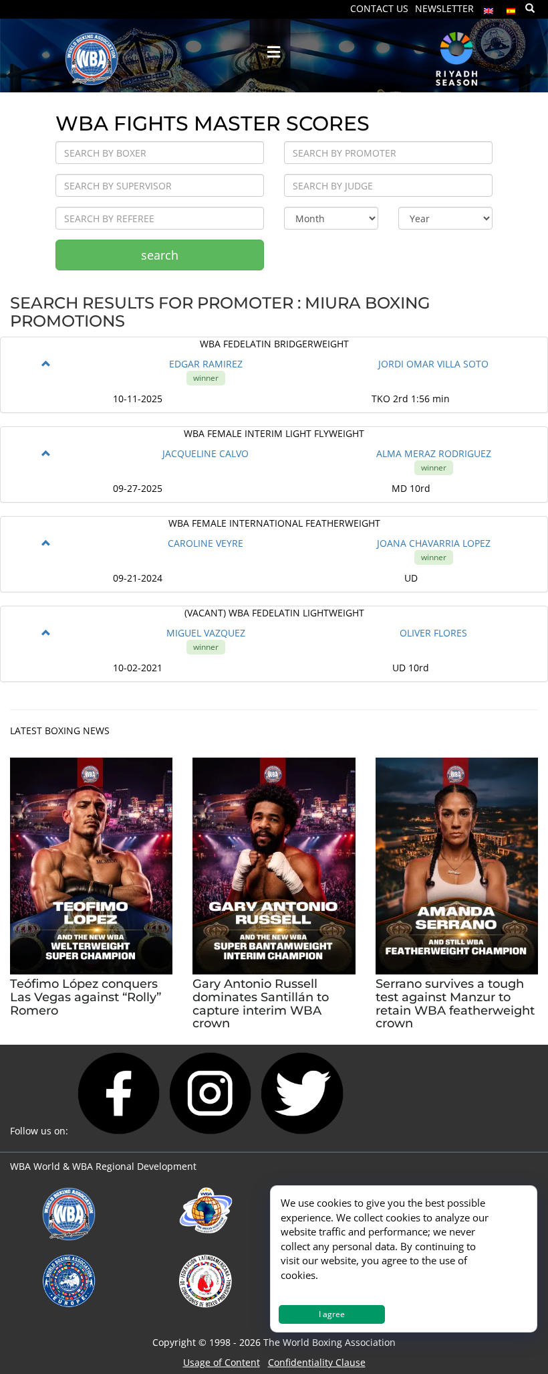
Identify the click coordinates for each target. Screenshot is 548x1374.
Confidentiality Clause (317, 1362)
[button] (46, 363)
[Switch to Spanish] (511, 7)
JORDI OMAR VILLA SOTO (433, 363)
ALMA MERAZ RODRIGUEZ (433, 453)
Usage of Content (221, 1362)
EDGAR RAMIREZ (206, 363)
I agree (332, 1314)
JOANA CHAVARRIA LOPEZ (434, 543)
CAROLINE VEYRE (205, 543)
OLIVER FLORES (433, 632)
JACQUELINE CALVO (205, 453)
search (159, 255)
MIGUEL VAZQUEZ (205, 632)
